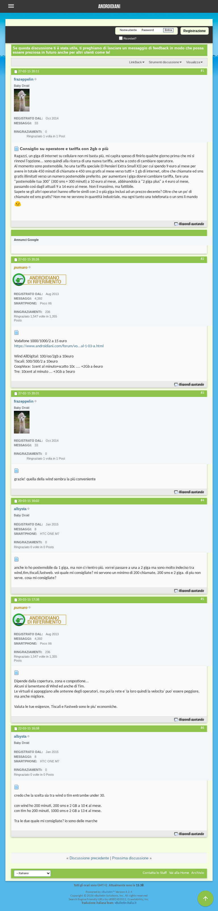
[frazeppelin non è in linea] (22, 100)
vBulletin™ (108, 892)
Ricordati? (130, 38)
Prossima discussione (130, 858)
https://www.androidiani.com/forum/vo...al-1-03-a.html (59, 346)
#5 (202, 599)
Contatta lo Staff (155, 873)
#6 (202, 728)
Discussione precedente (89, 858)
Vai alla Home (179, 873)
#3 (202, 393)
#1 (202, 71)
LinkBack (135, 62)
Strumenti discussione (164, 62)
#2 (202, 259)
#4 (202, 500)
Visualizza (193, 62)
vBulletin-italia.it (126, 903)
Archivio (197, 873)
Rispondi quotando (191, 224)
